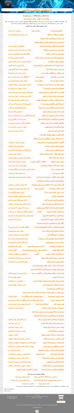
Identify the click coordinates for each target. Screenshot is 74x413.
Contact (61, 398)
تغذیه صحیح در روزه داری (22, 376)
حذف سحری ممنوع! (44, 383)
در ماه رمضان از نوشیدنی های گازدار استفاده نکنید (47, 380)
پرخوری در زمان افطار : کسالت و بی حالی (45, 376)
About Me (61, 395)
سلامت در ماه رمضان (28, 383)
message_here (62, 401)
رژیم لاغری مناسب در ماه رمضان (20, 380)
